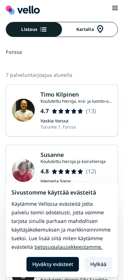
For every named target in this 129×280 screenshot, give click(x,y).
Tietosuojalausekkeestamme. (68, 246)
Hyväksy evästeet (52, 264)
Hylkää (98, 264)
